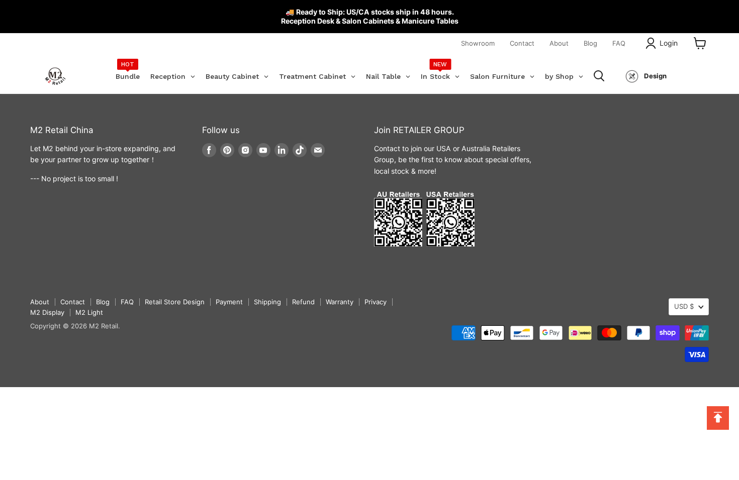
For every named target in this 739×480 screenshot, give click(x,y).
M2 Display (47, 312)
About (559, 43)
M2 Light (89, 312)
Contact (522, 43)
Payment (229, 302)
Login (669, 43)
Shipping (267, 302)
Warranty (339, 302)
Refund (303, 302)
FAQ (618, 43)
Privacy (375, 302)
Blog (590, 43)
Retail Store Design (175, 302)
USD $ (684, 306)
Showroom (478, 43)
